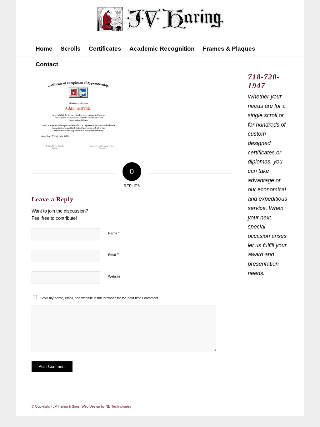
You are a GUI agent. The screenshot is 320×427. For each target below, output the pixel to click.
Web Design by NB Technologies (106, 406)
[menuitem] (44, 49)
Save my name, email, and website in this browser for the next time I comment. (99, 298)
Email (113, 254)
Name (114, 233)
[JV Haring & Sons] (160, 20)
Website (114, 276)
